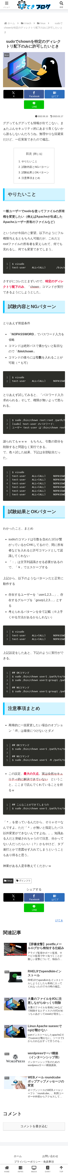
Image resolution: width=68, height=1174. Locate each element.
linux (9, 880)
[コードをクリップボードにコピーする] (60, 262)
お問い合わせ (50, 1156)
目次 (29, 153)
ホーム (18, 1156)
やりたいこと (29, 161)
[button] (60, 733)
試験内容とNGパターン (35, 166)
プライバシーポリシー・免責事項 (34, 1161)
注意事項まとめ (31, 177)
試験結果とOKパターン (35, 172)
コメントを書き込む (34, 1126)
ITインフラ (24, 880)
